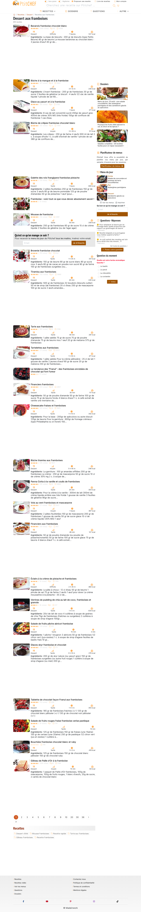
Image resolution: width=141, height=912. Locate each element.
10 (66, 817)
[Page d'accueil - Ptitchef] (14, 15)
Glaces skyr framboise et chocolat (48, 645)
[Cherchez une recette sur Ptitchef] (114, 5)
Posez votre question (113, 249)
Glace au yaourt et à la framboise (48, 101)
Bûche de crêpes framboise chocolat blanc (53, 123)
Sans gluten (52, 1)
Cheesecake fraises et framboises (48, 405)
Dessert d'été (22, 833)
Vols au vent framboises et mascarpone (51, 502)
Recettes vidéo (20, 883)
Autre (122, 11)
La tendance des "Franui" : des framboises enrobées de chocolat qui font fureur (59, 370)
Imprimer (121, 203)
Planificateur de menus (111, 166)
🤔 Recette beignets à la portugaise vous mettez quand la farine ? (111, 234)
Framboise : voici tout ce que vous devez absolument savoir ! (62, 199)
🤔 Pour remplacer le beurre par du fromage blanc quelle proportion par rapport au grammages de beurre (111, 226)
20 (71, 817)
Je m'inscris (79, 243)
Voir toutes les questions (118, 246)
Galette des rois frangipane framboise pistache (55, 177)
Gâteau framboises (24, 837)
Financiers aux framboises (44, 524)
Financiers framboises (42, 384)
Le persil (103, 270)
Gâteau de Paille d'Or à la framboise (49, 760)
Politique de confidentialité (83, 883)
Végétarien (66, 1)
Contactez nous (79, 879)
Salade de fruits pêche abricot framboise (52, 623)
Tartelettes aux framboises (45, 347)
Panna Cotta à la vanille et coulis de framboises (55, 481)
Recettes (47, 11)
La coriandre (105, 276)
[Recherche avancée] (118, 6)
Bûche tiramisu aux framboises (47, 460)
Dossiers (72, 11)
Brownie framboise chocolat (45, 250)
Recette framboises (45, 837)
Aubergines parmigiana (117, 187)
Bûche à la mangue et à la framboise (49, 80)
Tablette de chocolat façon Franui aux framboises (56, 699)
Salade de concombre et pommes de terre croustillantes (117, 180)
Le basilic (104, 266)
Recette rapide (59, 833)
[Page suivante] (88, 817)
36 (83, 817)
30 (77, 817)
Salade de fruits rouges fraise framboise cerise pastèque (60, 721)
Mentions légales (79, 890)
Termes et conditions (81, 887)
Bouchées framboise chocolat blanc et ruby (53, 742)
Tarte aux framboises (42, 326)
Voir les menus (108, 203)
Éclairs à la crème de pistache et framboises (53, 578)
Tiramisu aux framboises (43, 271)
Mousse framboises (40, 833)
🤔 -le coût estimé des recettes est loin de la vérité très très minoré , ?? (112, 240)
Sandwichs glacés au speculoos (116, 197)
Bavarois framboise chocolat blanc (49, 26)
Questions (98, 11)
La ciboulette (105, 273)
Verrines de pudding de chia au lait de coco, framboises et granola (61, 601)
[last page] (16, 822)
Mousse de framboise (42, 214)
